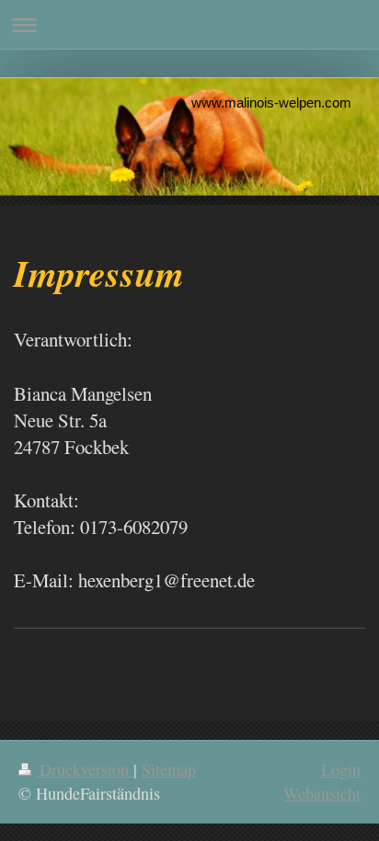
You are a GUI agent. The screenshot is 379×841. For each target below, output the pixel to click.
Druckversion (84, 769)
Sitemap (169, 769)
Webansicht (322, 793)
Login (341, 769)
